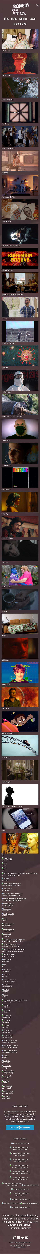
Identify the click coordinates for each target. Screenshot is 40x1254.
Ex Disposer (5, 660)
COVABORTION (6, 465)
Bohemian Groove (7, 270)
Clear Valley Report (8, 343)
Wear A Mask (6, 1078)
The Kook (5, 992)
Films (6, 18)
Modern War (5, 910)
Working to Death (7, 1093)
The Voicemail (6, 1032)
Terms (28, 1245)
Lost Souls (5, 880)
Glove (3, 830)
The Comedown (7, 987)
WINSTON (5, 1083)
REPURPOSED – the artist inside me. (13, 941)
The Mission (5, 1007)
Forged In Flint (6, 757)
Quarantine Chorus (8, 931)
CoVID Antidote (6, 489)
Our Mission (20, 1244)
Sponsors (23, 1245)
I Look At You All (7, 860)
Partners (23, 18)
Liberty (4, 865)
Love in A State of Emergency (11, 885)
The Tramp (5, 1027)
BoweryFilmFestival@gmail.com (22, 1242)
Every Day (5, 635)
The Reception (6, 1017)
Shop (18, 1245)
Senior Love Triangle (8, 956)
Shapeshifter (6, 961)
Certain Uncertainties (8, 319)
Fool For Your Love (7, 733)
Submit (33, 18)
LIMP (3, 870)
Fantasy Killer (6, 684)
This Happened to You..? (9, 1047)
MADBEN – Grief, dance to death (12, 895)
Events (14, 18)
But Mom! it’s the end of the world (12, 294)
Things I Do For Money (9, 1042)
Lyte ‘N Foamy (6, 890)
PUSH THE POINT (7, 926)
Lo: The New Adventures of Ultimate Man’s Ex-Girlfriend (19, 875)
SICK (3, 966)
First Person (5, 709)
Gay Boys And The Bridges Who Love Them (15, 806)
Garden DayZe (6, 782)
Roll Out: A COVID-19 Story (10, 946)
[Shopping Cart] (37, 5)
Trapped (4, 1057)
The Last (4, 997)
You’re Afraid (6, 1098)
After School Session (8, 148)
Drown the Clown (7, 538)
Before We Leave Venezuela (11, 246)
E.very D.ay (5, 562)
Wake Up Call (6, 1068)
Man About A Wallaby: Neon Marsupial (14, 900)
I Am (3, 855)
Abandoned (5, 124)
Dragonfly (5, 514)
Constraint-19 (6, 441)
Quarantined (6, 936)
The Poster (5, 1012)
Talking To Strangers (8, 981)
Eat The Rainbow (7, 587)
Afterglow (5, 173)
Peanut (4, 921)
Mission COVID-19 (7, 905)
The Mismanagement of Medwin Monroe (14, 1002)
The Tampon (6, 1022)
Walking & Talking (7, 1073)
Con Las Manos (6, 392)
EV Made (23, 1247)
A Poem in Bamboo (7, 99)
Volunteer (13, 1245)
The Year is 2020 (7, 1037)
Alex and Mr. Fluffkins (8, 197)
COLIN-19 (5, 367)
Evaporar (4, 611)
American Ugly (6, 221)
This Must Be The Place (9, 1052)
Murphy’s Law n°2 (7, 916)
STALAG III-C (5, 971)
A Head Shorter (6, 75)
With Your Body (6, 1088)
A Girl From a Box (7, 51)
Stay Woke (5, 976)
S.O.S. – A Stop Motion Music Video (13, 951)
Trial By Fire (5, 1062)
